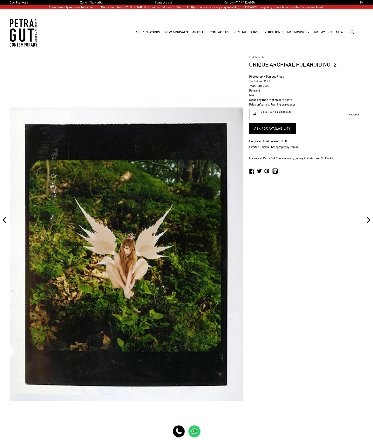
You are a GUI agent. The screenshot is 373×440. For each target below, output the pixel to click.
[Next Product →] (368, 220)
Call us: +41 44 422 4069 (239, 2)
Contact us (162, 2)
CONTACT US (219, 32)
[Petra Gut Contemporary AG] (251, 171)
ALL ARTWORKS (148, 32)
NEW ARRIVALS (176, 32)
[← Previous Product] (5, 220)
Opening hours (19, 2)
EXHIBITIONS (272, 32)
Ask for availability (272, 128)
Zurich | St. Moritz (91, 2)
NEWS (341, 32)
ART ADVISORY (298, 32)
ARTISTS (199, 32)
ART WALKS (323, 32)
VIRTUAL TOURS (246, 32)
